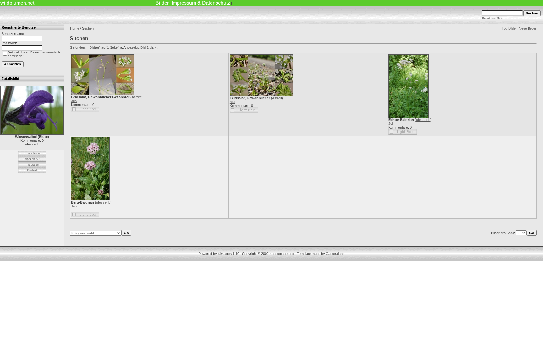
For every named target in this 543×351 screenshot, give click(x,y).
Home (74, 28)
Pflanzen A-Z (32, 159)
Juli (390, 123)
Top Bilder (509, 28)
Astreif (136, 97)
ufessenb (423, 120)
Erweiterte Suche (494, 18)
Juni (74, 101)
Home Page (32, 153)
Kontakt (32, 170)
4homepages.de (282, 253)
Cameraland (335, 253)
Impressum (32, 164)
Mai (232, 102)
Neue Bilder (527, 28)
